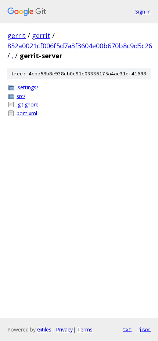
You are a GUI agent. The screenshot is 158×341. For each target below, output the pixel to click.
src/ (21, 96)
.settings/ (27, 87)
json (145, 329)
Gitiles (44, 329)
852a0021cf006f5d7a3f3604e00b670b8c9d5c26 (79, 45)
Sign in (143, 11)
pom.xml (27, 113)
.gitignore (28, 104)
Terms (85, 329)
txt (127, 329)
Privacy (64, 329)
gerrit (16, 35)
